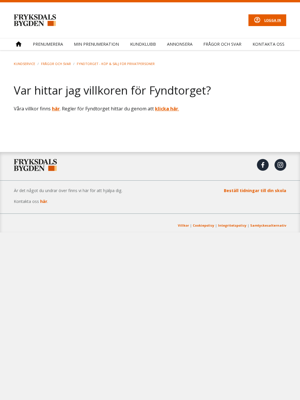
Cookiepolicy (203, 225)
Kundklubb (143, 44)
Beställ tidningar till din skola (255, 190)
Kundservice (24, 63)
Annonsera (179, 44)
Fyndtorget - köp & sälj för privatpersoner (116, 63)
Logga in (272, 20)
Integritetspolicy (232, 225)
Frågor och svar (222, 44)
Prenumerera (48, 44)
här (56, 108)
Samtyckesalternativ (268, 225)
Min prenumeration (96, 44)
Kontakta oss (268, 44)
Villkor (183, 225)
